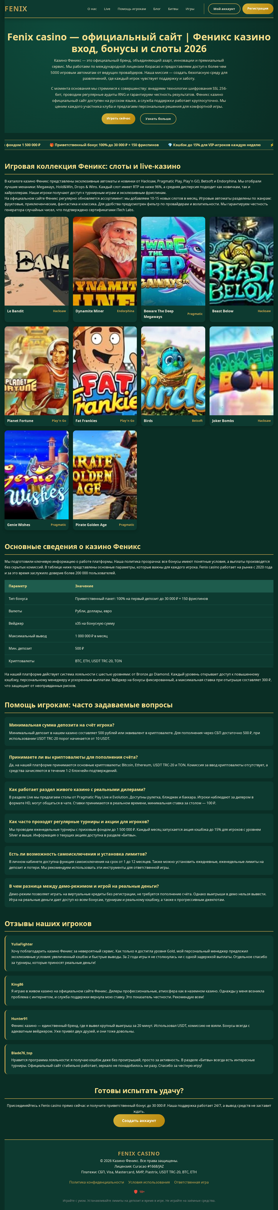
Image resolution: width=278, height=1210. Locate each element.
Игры (190, 9)
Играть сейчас (118, 118)
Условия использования (149, 1182)
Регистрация (257, 8)
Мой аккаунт (224, 9)
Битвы (173, 9)
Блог (157, 9)
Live (107, 9)
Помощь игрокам (132, 9)
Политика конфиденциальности (96, 1182)
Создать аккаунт (139, 1120)
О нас (92, 9)
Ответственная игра (191, 1182)
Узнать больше (158, 119)
